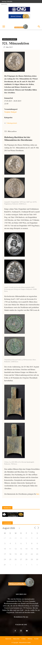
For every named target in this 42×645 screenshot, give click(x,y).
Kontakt (36, 638)
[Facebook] (15, 631)
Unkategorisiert (9, 39)
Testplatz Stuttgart (10, 112)
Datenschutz (16, 638)
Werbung (30, 638)
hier (38, 494)
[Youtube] (27, 631)
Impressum (8, 638)
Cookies (23, 638)
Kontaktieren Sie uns (21, 617)
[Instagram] (21, 631)
